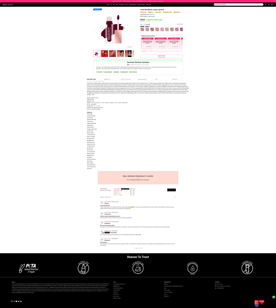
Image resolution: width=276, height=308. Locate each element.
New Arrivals (132, 4)
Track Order (115, 294)
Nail (117, 4)
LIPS (114, 4)
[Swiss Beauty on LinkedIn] (21, 301)
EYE (111, 4)
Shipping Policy (116, 286)
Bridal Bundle (141, 4)
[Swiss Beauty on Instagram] (12, 301)
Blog (165, 288)
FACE (108, 4)
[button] (117, 189)
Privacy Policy (167, 290)
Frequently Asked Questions (119, 284)
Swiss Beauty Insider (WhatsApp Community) (173, 286)
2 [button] (136, 248)
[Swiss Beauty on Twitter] (18, 301)
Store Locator (116, 296)
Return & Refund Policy (118, 288)
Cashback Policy (116, 290)
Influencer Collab (117, 298)
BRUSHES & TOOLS (123, 4)
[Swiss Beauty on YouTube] (16, 301)
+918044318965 (220, 288)
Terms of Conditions (168, 292)
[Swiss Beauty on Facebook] (14, 301)
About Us (166, 284)
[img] (108, 202)
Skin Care (148, 4)
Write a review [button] (171, 190)
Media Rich (166, 296)
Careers (166, 294)
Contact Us (115, 292)
